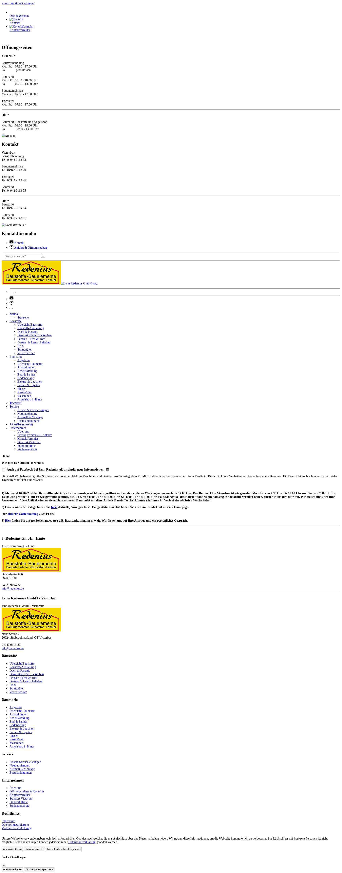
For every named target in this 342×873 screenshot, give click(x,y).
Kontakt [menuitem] (18, 242)
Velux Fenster (18, 692)
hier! (54, 507)
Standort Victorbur (21, 798)
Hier (8, 520)
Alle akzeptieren (12, 849)
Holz (13, 685)
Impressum (8, 821)
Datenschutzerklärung (15, 824)
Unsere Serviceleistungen (25, 762)
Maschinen (16, 743)
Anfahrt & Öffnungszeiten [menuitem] (30, 247)
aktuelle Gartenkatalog (23, 513)
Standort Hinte (19, 802)
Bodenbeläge (18, 725)
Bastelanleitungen (21, 772)
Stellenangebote (19, 805)
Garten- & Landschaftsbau (26, 681)
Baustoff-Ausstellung (23, 667)
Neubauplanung (19, 765)
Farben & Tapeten (21, 732)
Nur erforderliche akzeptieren (63, 849)
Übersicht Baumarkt (22, 710)
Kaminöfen (17, 739)
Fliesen (14, 735)
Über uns (15, 787)
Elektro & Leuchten (22, 728)
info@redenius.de (13, 588)
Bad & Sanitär (18, 721)
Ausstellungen (18, 714)
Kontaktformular (20, 795)
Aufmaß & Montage (22, 769)
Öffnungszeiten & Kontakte (27, 791)
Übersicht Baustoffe (22, 663)
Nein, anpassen (34, 849)
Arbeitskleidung (19, 718)
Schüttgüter (17, 688)
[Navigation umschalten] (11, 308)
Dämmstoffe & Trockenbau (27, 674)
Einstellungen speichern (39, 869)
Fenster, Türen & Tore (23, 677)
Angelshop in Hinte (22, 746)
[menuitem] (11, 299)
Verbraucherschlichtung (16, 828)
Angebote (16, 707)
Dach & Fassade (20, 670)
